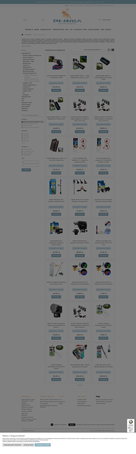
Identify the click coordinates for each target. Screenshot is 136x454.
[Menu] (133, 420)
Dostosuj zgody (28, 445)
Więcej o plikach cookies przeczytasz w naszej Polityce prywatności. (21, 441)
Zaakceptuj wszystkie (42, 445)
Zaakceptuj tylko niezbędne (12, 445)
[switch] (130, 431)
